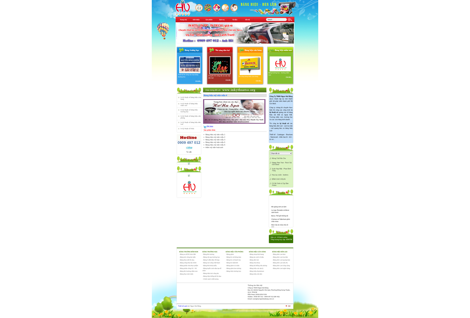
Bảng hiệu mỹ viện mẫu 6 (215, 145)
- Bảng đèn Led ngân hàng (281, 268)
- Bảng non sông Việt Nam (211, 263)
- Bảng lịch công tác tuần (187, 257)
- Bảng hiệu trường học (233, 271)
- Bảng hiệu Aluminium (256, 271)
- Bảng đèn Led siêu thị (280, 263)
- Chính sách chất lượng (210, 279)
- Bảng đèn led (254, 260)
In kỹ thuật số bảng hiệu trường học (189, 111)
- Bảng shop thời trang (256, 254)
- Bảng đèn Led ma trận (280, 257)
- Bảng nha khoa (254, 263)
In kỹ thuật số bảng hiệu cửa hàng (191, 98)
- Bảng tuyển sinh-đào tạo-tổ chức (211, 269)
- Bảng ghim (230, 254)
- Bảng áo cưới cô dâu (256, 257)
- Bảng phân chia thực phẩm (188, 265)
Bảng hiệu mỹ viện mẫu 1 (215, 134)
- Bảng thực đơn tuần (186, 274)
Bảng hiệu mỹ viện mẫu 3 (215, 140)
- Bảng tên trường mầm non (188, 271)
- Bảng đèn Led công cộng (281, 265)
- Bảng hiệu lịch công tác (210, 273)
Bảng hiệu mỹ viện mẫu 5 (215, 142)
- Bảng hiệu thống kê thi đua (211, 276)
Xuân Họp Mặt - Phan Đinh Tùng (281, 169)
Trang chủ (183, 20)
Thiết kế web (182, 306)
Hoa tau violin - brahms (280, 175)
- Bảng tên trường (208, 254)
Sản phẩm (209, 20)
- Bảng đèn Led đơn (279, 254)
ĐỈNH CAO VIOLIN (278, 179)
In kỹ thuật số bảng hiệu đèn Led (191, 123)
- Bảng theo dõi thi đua (186, 260)
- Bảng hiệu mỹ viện (255, 274)
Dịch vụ (221, 20)
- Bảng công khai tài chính (187, 263)
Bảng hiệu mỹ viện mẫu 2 (215, 137)
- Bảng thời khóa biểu (209, 265)
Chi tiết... (198, 81)
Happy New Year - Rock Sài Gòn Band (282, 163)
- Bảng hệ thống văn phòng (258, 265)
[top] (289, 307)
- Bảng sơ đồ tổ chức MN (187, 254)
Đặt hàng (210, 126)
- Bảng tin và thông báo (233, 257)
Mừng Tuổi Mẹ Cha (279, 158)
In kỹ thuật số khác (187, 129)
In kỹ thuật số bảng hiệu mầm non (189, 104)
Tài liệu (234, 20)
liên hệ (247, 20)
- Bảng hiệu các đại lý (256, 268)
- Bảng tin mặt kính (232, 263)
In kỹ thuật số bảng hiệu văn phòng (191, 117)
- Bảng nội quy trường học (211, 257)
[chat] (189, 149)
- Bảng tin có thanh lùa (233, 260)
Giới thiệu (196, 20)
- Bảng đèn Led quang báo (281, 260)
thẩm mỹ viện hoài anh (214, 147)
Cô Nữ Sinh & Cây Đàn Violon (280, 184)
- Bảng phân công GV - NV (188, 268)
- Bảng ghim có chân (232, 265)
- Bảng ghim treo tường (233, 268)
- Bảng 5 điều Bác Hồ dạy (210, 260)
